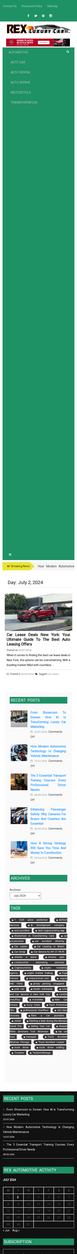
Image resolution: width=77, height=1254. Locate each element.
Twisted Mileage (42, 1052)
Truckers (19, 1052)
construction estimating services (39, 962)
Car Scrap (19, 951)
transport (31, 1036)
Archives (15, 889)
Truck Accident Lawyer (51, 1042)
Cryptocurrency (22, 967)
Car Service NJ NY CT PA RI (49, 951)
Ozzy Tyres (33, 1005)
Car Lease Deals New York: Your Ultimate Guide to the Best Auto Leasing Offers (38, 639)
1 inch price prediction (31, 920)
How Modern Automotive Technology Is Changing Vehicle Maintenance (48, 751)
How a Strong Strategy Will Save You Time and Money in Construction (48, 848)
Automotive (18, 52)
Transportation (24, 102)
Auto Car (18, 62)
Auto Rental (21, 72)
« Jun (6, 1230)
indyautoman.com (39, 978)
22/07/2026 (40, 732)
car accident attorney (49, 941)
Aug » (16, 1230)
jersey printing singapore (48, 983)
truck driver (21, 1047)
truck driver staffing (51, 1047)
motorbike (37, 999)
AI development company (47, 925)
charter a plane (25, 957)
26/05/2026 (40, 828)
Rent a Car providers (47, 1015)
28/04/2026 (40, 858)
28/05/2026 (40, 795)
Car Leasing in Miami (50, 946)
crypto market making (40, 973)
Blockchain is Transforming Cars (34, 935)
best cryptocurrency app (51, 930)
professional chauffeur (35, 1010)
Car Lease (20, 946)
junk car (19, 989)
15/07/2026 (40, 761)
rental (17, 1021)
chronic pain (56, 957)
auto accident (22, 930)
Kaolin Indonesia (43, 989)
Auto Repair (20, 82)
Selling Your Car (40, 1026)
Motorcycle (21, 92)
